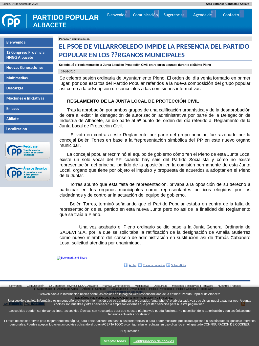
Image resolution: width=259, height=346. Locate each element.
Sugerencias (174, 15)
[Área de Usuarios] (28, 180)
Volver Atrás (178, 265)
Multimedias (17, 78)
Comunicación (81, 38)
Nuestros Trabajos (229, 285)
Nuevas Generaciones (24, 68)
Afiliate (244, 3)
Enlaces (12, 109)
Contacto (231, 15)
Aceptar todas (115, 341)
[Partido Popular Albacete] (51, 32)
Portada (64, 38)
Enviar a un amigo (154, 265)
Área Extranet (215, 3)
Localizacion (16, 129)
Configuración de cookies (154, 341)
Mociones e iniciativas (25, 99)
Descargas (14, 88)
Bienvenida (16, 43)
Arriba (132, 265)
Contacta (231, 3)
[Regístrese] (28, 158)
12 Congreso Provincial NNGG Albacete (26, 55)
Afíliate (12, 119)
